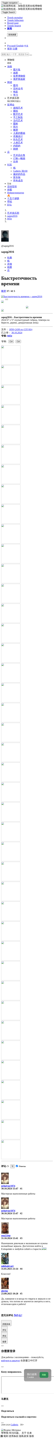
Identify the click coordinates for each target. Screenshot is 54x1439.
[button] (15, 17)
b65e (9, 335)
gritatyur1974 (8, 1186)
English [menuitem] (20, 45)
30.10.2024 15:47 (9, 1188)
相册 (9, 267)
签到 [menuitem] (9, 48)
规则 (6, 1436)
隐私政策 (24, 1436)
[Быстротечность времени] (21, 296)
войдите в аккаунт (10, 1360)
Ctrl (11, 341)
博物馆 (10, 61)
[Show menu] (20, 3)
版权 (31, 1436)
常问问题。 (15, 1433)
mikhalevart (7, 1266)
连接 (9, 264)
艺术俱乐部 (14, 99)
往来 (29, 1433)
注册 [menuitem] (15, 48)
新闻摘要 (12, 35)
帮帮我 (5, 1433)
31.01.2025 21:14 (9, 1268)
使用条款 (14, 1436)
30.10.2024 (16, 332)
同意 (44, 1375)
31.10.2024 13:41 (9, 1238)
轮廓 (9, 257)
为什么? (18, 1315)
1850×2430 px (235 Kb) (20, 329)
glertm (4, 1291)
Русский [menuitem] (11, 45)
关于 (24, 1433)
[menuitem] (26, 45)
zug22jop (5, 1235)
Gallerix (14, 1424)
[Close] (31, 55)
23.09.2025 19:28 (9, 1293)
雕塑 (3, 291)
